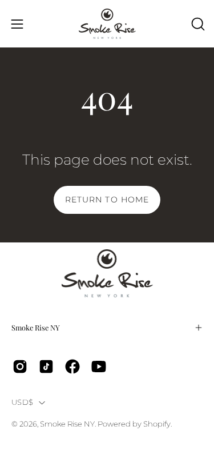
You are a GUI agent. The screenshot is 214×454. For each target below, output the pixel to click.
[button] (197, 24)
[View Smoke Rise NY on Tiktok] (46, 366)
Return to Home (107, 199)
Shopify (157, 424)
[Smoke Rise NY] (107, 24)
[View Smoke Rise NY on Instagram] (20, 366)
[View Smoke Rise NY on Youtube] (98, 366)
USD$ (22, 402)
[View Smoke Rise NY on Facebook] (72, 366)
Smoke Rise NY (35, 327)
